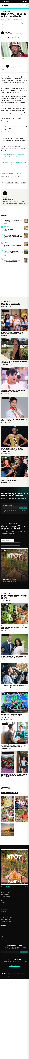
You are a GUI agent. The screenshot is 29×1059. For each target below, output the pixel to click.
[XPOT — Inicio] (5, 5)
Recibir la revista (5, 892)
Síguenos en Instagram (10, 792)
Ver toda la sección (6, 306)
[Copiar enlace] (18, 37)
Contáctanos (4, 909)
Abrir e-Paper (6, 540)
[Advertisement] (14, 282)
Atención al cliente (5, 894)
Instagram (7, 931)
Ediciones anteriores (5, 896)
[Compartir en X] (12, 37)
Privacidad (15, 976)
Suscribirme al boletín (9, 505)
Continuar (23, 507)
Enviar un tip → (14, 965)
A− (7, 66)
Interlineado (4, 69)
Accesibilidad (4, 911)
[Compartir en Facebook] (15, 37)
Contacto (19, 976)
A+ (14, 66)
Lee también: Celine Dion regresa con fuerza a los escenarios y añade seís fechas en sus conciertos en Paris (14, 165)
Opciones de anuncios (6, 921)
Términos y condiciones (6, 917)
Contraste (19, 66)
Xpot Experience (4, 904)
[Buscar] (23, 5)
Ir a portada (4, 600)
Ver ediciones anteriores (10, 544)
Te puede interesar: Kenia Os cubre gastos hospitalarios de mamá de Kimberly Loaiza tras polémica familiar (14, 157)
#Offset (3, 185)
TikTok (6, 934)
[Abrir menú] (26, 5)
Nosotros (3, 902)
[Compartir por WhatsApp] (9, 37)
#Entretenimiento (9, 182)
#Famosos (17, 182)
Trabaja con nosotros (6, 907)
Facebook (7, 928)
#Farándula (23, 182)
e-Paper (25, 1)
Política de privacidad (6, 919)
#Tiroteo (8, 185)
